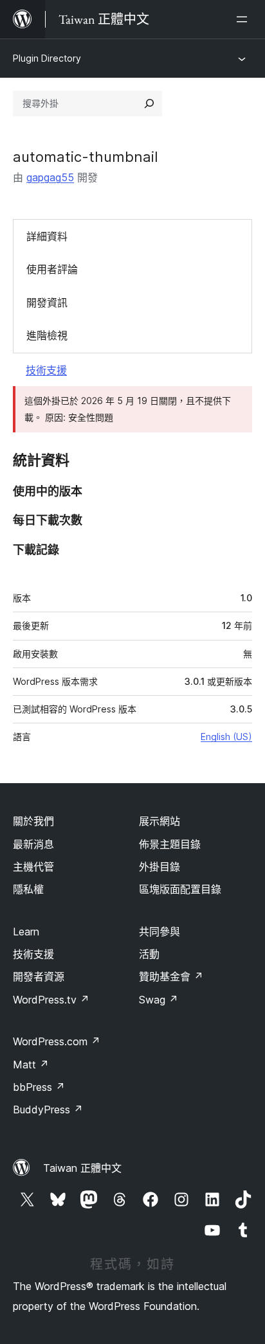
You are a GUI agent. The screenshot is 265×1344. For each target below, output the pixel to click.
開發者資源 (38, 976)
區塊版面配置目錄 (180, 889)
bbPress (39, 1087)
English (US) (226, 736)
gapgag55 (50, 177)
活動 (149, 954)
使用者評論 (52, 269)
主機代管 (33, 866)
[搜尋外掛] (149, 103)
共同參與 (159, 931)
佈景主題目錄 (170, 844)
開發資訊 (47, 302)
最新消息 (33, 844)
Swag (158, 999)
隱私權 (28, 889)
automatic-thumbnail (85, 156)
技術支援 (46, 370)
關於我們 (33, 821)
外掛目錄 (159, 866)
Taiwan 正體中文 (82, 1168)
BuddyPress (48, 1109)
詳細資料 (47, 236)
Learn (26, 931)
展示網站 (159, 821)
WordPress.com (56, 1041)
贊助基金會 (171, 976)
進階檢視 (47, 335)
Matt (31, 1064)
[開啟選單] (244, 19)
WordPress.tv (51, 999)
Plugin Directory (47, 58)
